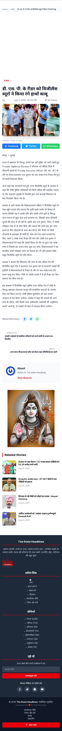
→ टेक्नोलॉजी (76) (31, 631)
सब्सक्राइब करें (31, 676)
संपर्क (30, 715)
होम (31, 582)
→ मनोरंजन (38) (31, 639)
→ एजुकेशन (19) (31, 643)
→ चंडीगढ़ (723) (31, 623)
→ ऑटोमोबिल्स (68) (31, 635)
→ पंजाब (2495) (31, 619)
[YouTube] (42, 689)
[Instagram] (35, 689)
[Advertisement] (31, 44)
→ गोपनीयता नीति (31, 598)
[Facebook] (20, 689)
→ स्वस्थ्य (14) (31, 647)
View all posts (24, 378)
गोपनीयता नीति (30, 710)
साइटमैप (31, 718)
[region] (31, 418)
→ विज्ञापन (31, 594)
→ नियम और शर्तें (31, 602)
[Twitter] (27, 689)
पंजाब (12, 9)
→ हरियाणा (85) (31, 627)
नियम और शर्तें (30, 713)
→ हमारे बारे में (31, 586)
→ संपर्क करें (31, 590)
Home (4, 9)
